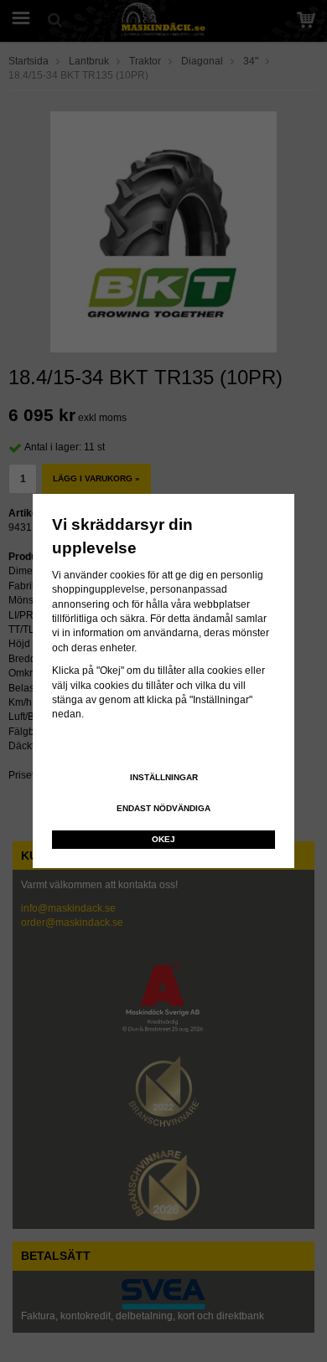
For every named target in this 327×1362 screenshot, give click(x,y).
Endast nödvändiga (163, 808)
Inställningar (164, 777)
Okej (163, 839)
